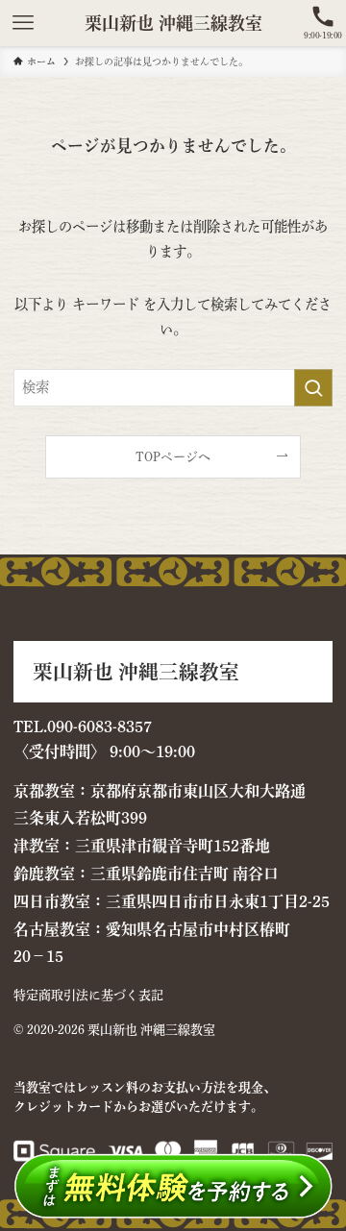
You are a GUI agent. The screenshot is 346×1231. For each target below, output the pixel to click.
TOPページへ (173, 457)
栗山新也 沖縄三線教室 (173, 23)
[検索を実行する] (313, 387)
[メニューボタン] (23, 23)
